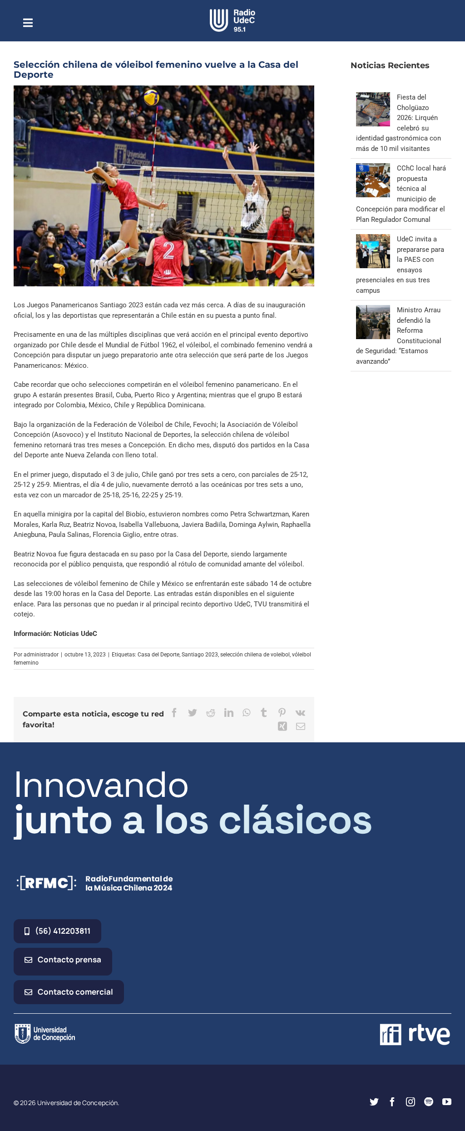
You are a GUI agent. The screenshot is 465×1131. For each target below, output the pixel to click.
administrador (41, 654)
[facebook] (392, 1101)
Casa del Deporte (158, 654)
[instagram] (410, 1101)
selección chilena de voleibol (255, 654)
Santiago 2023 (200, 654)
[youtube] (446, 1101)
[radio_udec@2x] (232, 12)
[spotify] (428, 1101)
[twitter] (374, 1101)
